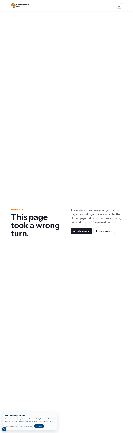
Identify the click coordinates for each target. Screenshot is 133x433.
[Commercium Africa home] (20, 5)
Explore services (104, 231)
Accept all (39, 426)
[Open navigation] (119, 6)
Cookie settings (26, 426)
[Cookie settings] (4, 429)
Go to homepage (81, 231)
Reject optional (11, 426)
